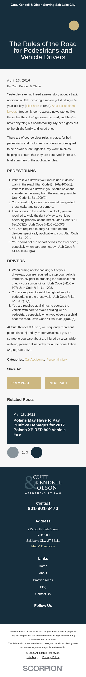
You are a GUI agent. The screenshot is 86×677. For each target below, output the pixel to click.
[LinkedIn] (38, 613)
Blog (43, 587)
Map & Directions (43, 546)
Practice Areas (43, 580)
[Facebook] (30, 613)
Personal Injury (57, 359)
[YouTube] (47, 613)
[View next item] (36, 452)
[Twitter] (56, 613)
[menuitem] (32, 657)
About (43, 573)
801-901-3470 (43, 508)
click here (32, 105)
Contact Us (43, 594)
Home (43, 566)
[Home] (41, 25)
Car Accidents (34, 359)
